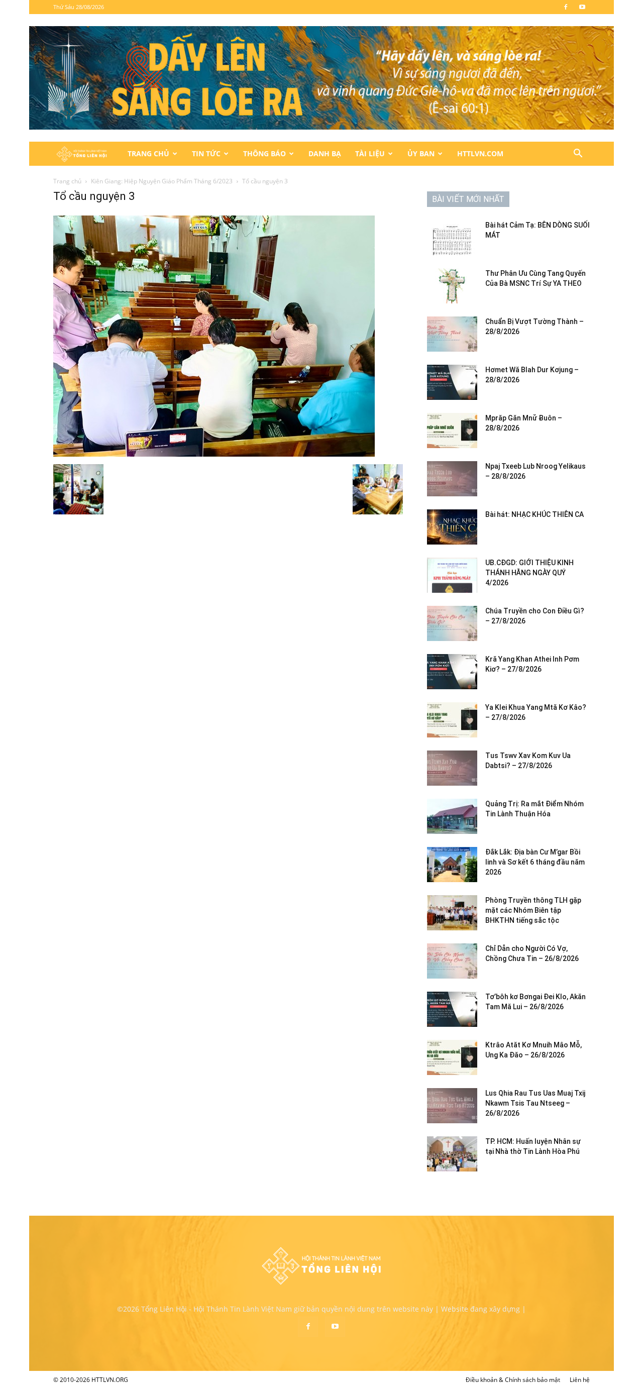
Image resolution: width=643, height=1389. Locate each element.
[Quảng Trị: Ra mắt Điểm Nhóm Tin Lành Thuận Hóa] (452, 816)
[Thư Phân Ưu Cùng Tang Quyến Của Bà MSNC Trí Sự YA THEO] (452, 285)
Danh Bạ (324, 153)
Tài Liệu (370, 153)
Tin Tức (206, 153)
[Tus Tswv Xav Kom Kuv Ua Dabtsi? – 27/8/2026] (452, 768)
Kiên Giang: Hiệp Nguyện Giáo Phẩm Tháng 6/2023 (162, 181)
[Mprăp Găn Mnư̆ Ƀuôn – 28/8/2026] (452, 430)
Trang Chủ (148, 153)
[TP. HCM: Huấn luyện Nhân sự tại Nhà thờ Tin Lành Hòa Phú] (452, 1153)
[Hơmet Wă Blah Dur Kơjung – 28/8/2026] (452, 382)
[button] (578, 154)
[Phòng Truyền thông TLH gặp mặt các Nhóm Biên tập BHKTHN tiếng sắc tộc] (452, 912)
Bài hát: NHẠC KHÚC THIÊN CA (534, 514)
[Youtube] (582, 7)
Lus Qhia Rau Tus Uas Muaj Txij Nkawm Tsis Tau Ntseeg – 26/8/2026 (535, 1103)
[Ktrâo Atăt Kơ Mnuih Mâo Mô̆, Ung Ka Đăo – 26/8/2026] (452, 1057)
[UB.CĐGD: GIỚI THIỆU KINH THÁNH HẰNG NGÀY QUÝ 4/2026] (452, 575)
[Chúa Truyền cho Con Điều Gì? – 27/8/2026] (452, 623)
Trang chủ (67, 181)
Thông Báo (264, 153)
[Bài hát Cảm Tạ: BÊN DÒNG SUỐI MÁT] (452, 237)
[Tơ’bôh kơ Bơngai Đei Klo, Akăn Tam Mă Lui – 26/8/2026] (452, 1009)
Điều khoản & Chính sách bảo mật (513, 1379)
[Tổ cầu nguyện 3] (214, 454)
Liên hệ (580, 1379)
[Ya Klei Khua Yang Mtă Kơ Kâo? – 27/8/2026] (452, 719)
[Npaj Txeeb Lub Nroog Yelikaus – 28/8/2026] (452, 478)
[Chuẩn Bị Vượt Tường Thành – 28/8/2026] (452, 334)
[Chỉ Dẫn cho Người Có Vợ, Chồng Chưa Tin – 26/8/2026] (452, 961)
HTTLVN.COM (480, 153)
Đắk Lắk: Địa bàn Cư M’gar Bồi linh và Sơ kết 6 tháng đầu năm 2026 (535, 862)
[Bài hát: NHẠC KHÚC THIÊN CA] (452, 527)
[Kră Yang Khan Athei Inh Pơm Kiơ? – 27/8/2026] (452, 671)
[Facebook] (565, 7)
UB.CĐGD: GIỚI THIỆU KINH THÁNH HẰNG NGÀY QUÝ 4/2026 (529, 573)
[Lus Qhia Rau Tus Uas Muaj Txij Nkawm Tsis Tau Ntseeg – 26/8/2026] (452, 1105)
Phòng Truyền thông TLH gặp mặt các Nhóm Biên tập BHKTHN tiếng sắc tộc (533, 910)
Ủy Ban (421, 153)
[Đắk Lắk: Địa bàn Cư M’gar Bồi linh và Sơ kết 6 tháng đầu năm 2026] (452, 864)
